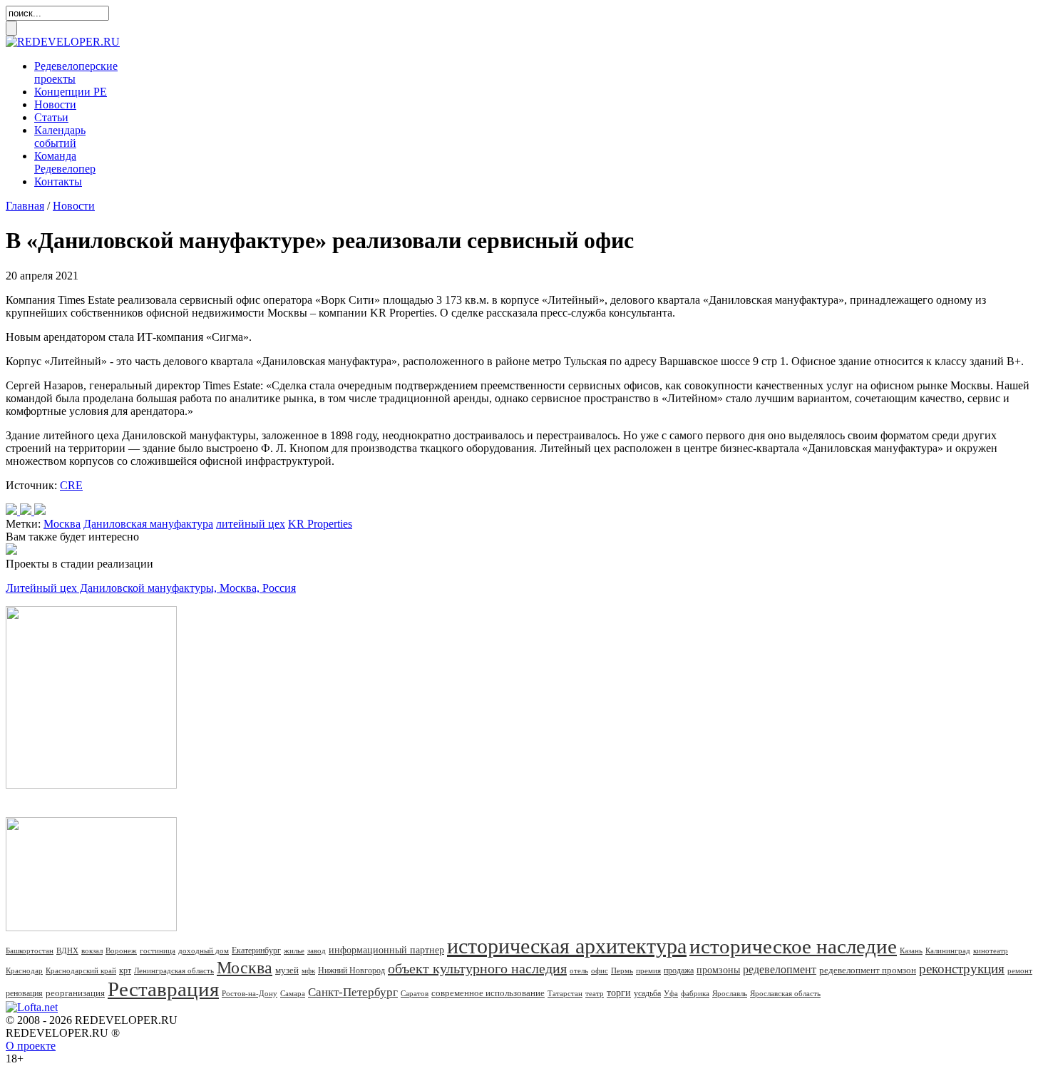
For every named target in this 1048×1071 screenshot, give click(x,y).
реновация (24, 993)
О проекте (31, 1046)
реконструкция (962, 968)
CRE (71, 485)
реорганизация (75, 993)
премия (648, 970)
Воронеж (121, 950)
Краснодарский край (81, 970)
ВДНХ (67, 950)
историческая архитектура (567, 946)
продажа (679, 970)
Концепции (70, 92)
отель (579, 970)
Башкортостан (29, 950)
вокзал (92, 950)
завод (316, 950)
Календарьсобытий (60, 136)
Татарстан (565, 993)
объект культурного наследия (477, 968)
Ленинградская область (174, 970)
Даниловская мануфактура (148, 524)
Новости (55, 104)
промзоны (718, 970)
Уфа (671, 993)
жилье (294, 950)
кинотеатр (990, 950)
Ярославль (729, 993)
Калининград (947, 950)
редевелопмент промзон (867, 970)
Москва (62, 524)
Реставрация (163, 989)
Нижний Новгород (351, 970)
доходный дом (203, 950)
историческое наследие (793, 946)
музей (287, 970)
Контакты (58, 181)
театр (594, 993)
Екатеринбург (256, 950)
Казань (911, 950)
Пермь (622, 970)
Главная (25, 206)
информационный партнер (386, 950)
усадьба (647, 993)
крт (125, 970)
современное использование (488, 993)
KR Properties (320, 524)
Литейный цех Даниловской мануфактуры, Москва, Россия (151, 588)
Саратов (414, 993)
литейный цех (250, 524)
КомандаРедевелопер (65, 162)
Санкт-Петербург (353, 992)
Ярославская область (785, 993)
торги (619, 993)
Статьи (51, 117)
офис (599, 970)
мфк (308, 970)
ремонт (1019, 970)
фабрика (695, 993)
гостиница (157, 950)
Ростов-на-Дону (249, 993)
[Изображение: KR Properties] (26, 511)
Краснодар (24, 970)
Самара (292, 993)
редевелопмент (779, 969)
